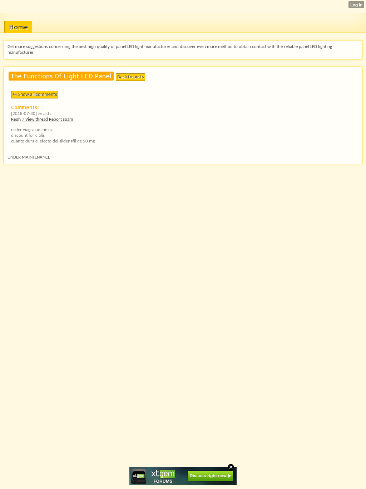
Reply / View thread (29, 119)
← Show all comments (35, 94)
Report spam (61, 119)
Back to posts (130, 77)
